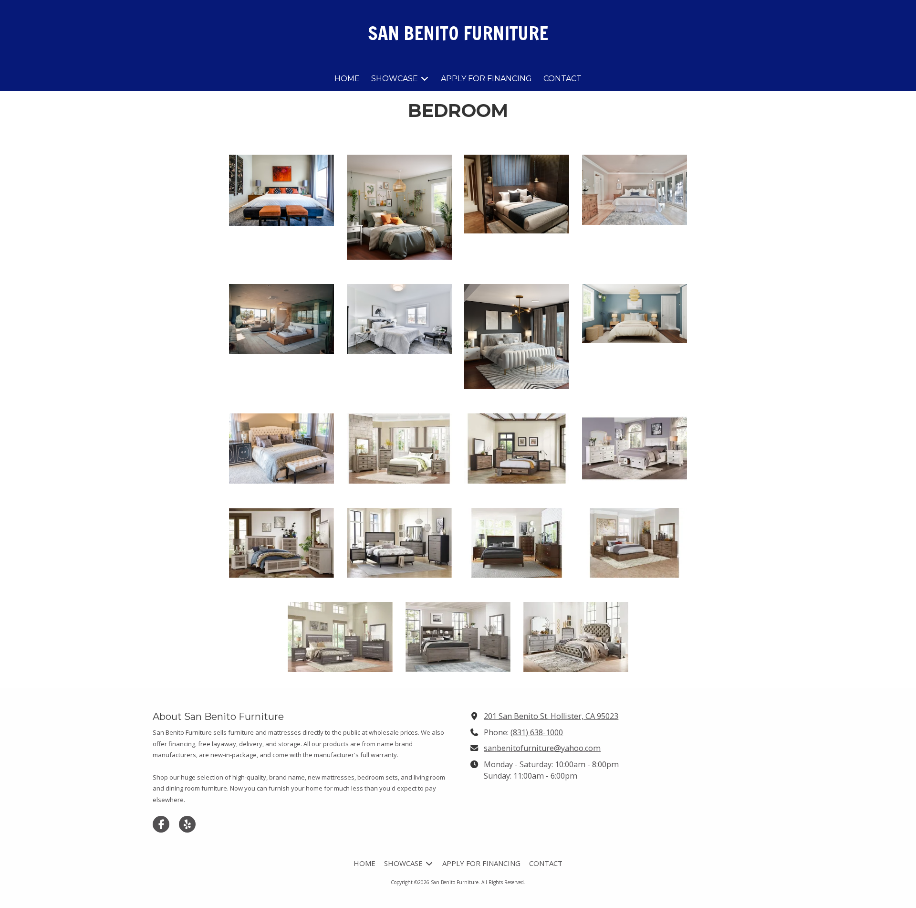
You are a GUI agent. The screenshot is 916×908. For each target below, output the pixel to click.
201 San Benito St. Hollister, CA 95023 (551, 716)
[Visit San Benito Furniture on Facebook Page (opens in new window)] (161, 824)
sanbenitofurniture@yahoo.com (542, 748)
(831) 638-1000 (536, 732)
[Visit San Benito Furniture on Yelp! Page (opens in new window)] (187, 824)
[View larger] (281, 190)
